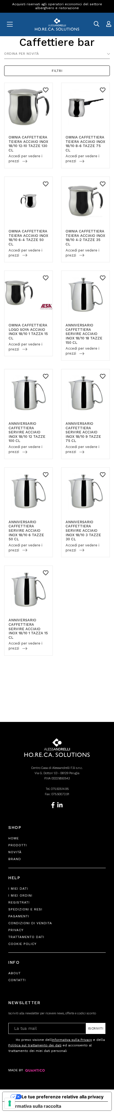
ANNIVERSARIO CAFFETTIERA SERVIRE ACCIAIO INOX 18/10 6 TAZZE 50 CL (26, 530)
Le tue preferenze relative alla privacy (62, 1096)
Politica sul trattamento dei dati (34, 1045)
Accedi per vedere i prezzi (25, 158)
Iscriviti (95, 1028)
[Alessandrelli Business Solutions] (57, 24)
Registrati (19, 902)
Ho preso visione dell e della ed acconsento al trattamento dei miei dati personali (56, 1045)
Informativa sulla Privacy (72, 1040)
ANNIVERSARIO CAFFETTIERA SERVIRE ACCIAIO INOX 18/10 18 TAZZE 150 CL (84, 333)
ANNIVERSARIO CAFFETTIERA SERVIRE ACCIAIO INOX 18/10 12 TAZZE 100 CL (27, 432)
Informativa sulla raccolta (34, 1106)
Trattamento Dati (26, 937)
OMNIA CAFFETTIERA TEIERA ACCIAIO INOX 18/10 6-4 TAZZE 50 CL (28, 237)
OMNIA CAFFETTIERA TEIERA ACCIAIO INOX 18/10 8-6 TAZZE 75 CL (85, 143)
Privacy (16, 930)
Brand (14, 859)
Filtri (57, 71)
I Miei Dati (18, 889)
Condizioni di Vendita (30, 923)
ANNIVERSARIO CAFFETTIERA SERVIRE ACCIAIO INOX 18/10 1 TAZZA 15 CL (28, 628)
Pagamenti (18, 916)
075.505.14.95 (60, 789)
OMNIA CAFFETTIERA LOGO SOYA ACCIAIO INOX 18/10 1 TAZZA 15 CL (28, 331)
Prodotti (17, 845)
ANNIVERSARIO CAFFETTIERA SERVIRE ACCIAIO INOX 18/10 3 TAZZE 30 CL (83, 530)
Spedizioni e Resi (25, 909)
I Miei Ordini (20, 895)
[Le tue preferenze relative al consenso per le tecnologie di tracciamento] (9, 1103)
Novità (15, 852)
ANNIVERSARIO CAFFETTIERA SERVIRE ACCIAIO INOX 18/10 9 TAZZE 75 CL (83, 432)
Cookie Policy (22, 944)
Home (13, 838)
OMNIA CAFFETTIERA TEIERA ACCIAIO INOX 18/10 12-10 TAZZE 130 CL (28, 143)
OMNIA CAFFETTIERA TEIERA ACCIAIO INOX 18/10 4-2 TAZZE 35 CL (85, 237)
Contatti (17, 980)
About (14, 973)
